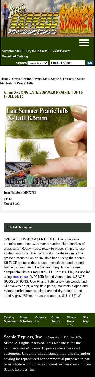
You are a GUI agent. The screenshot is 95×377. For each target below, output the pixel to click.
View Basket (61, 51)
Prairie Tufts (25, 83)
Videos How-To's (71, 321)
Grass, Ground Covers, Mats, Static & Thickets (43, 79)
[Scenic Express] (47, 18)
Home (4, 79)
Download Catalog (15, 56)
